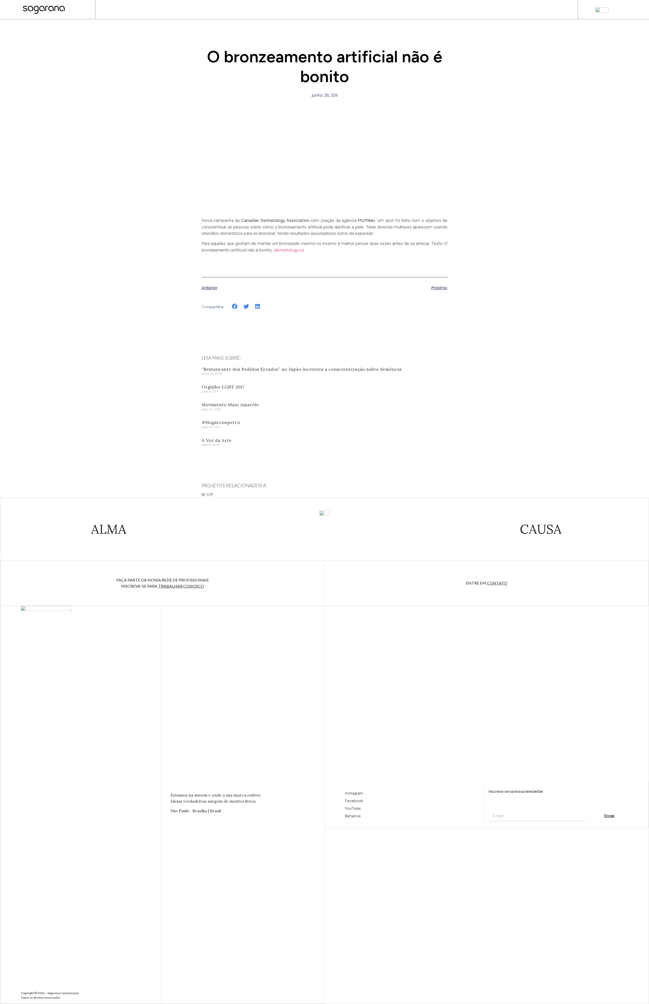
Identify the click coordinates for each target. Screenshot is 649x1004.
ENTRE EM (486, 583)
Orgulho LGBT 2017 (223, 387)
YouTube (353, 808)
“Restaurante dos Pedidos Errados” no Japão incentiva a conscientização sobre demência (302, 369)
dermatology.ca (289, 250)
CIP (209, 494)
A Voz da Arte (216, 440)
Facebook (354, 800)
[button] (235, 307)
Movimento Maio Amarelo (230, 405)
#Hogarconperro (221, 422)
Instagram (354, 793)
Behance (353, 816)
